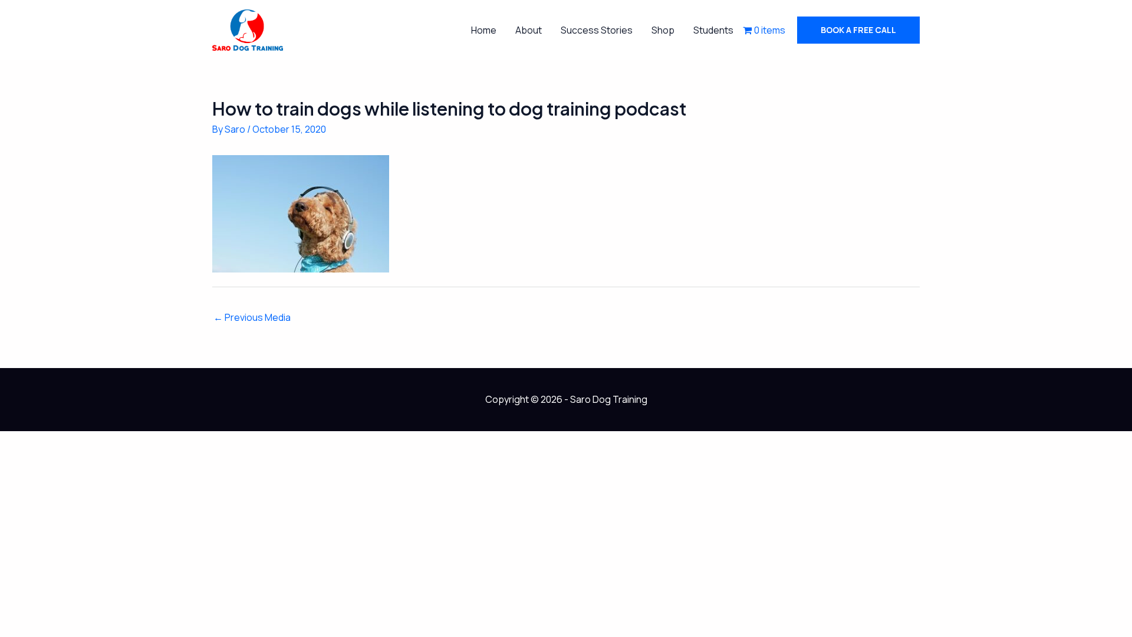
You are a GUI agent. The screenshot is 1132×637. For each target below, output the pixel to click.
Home (483, 30)
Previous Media (252, 317)
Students (713, 30)
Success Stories (597, 30)
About (528, 30)
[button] (858, 30)
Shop (662, 30)
